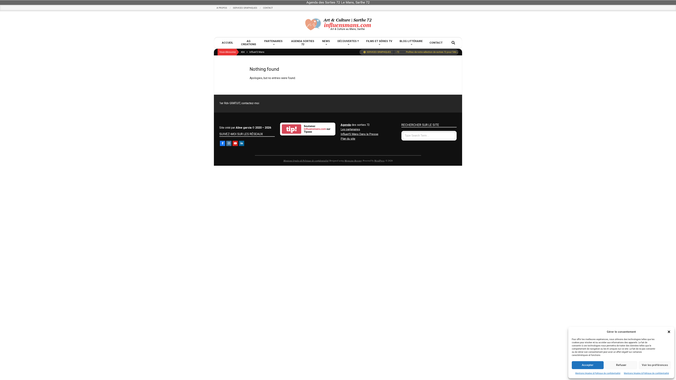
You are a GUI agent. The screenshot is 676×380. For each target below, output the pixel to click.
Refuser (621, 365)
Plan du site (348, 138)
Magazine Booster (353, 160)
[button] (669, 332)
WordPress (379, 160)
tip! (291, 129)
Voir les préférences (655, 365)
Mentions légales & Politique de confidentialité (597, 373)
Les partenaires (350, 129)
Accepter (587, 365)
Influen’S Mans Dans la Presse (359, 134)
